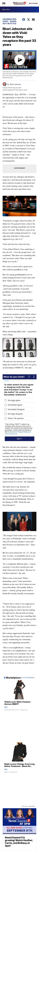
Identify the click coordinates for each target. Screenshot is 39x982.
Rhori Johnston (15, 84)
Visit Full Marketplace (27, 677)
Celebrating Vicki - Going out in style (9, 21)
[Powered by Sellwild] (31, 806)
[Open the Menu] (4, 3)
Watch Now (33, 3)
